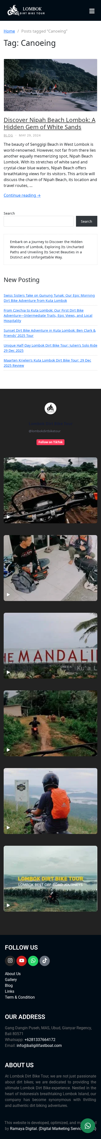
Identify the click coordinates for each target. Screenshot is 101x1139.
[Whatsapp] (33, 961)
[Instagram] (10, 961)
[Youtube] (21, 961)
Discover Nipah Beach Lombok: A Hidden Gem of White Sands (49, 123)
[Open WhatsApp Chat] (87, 1125)
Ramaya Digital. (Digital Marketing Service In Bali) (53, 1128)
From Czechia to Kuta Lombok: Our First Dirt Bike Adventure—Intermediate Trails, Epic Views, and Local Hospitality (48, 315)
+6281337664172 (40, 1039)
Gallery (11, 979)
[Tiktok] (44, 961)
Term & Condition (20, 997)
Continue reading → (22, 195)
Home (9, 31)
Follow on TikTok (50, 442)
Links (9, 991)
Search (9, 213)
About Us (13, 973)
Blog (8, 135)
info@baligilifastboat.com (39, 1045)
